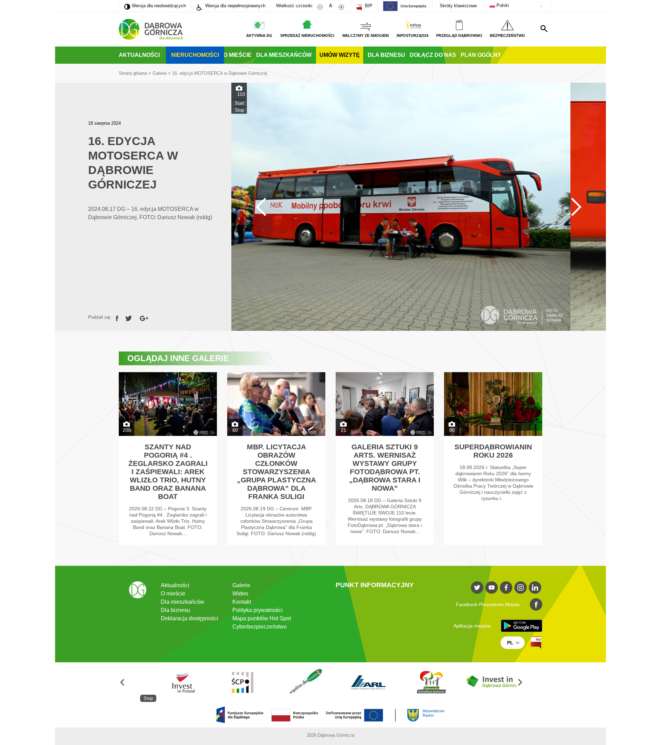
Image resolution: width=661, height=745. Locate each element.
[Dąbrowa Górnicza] (151, 29)
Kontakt (241, 602)
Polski (502, 5)
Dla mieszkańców (284, 55)
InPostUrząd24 (412, 35)
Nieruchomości (195, 55)
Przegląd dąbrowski (459, 35)
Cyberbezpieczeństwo (259, 627)
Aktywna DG (259, 35)
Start (239, 103)
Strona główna (133, 73)
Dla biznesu (386, 55)
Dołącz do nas (433, 55)
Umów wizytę (339, 55)
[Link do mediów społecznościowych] (477, 587)
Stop (239, 110)
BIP (368, 5)
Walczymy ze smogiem (365, 35)
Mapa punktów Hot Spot (261, 618)
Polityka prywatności (257, 610)
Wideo (240, 593)
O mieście (237, 55)
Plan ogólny (481, 55)
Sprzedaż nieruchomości (307, 35)
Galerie (160, 73)
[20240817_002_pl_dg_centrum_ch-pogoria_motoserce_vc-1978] (418, 207)
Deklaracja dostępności (189, 618)
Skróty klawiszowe (458, 5)
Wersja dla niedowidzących (155, 5)
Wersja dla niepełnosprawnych (234, 5)
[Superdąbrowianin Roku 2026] (493, 458)
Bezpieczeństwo (507, 35)
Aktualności (139, 55)
